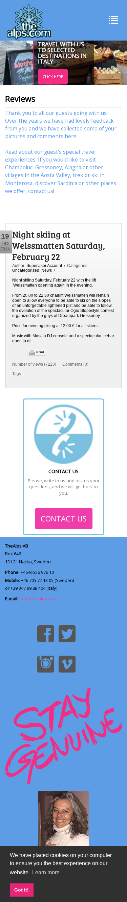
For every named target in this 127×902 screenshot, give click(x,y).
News (46, 270)
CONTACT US (64, 518)
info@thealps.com (38, 598)
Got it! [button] (21, 890)
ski (95, 175)
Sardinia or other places (86, 183)
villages (14, 175)
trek (78, 175)
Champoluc (19, 167)
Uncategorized (25, 270)
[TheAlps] (29, 20)
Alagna (73, 167)
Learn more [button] (46, 872)
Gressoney (48, 167)
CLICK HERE (53, 76)
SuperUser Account (44, 265)
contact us (40, 191)
